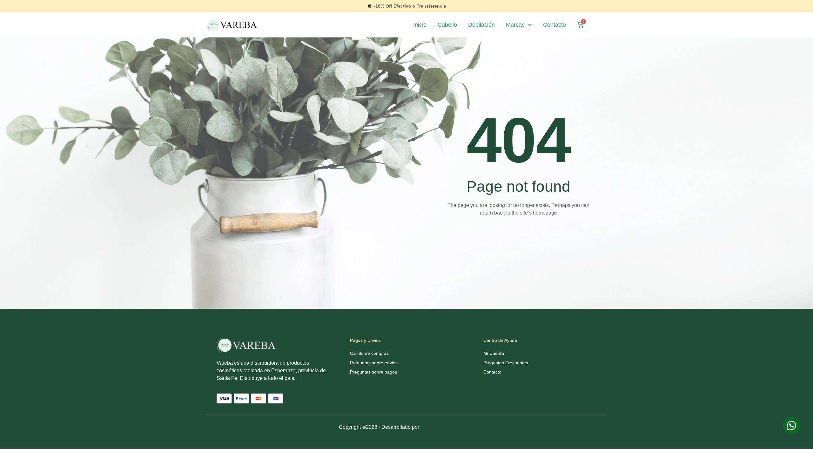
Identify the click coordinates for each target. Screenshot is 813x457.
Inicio (420, 25)
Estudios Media (447, 427)
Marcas (515, 25)
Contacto (554, 25)
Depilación (481, 25)
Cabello (447, 25)
